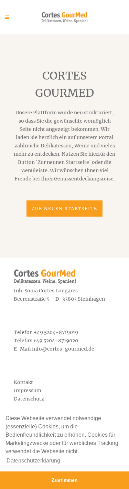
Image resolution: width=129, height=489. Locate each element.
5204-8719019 (61, 332)
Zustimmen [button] (65, 480)
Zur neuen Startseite (64, 208)
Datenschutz (29, 399)
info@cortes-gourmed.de (63, 349)
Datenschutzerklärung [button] (33, 461)
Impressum (27, 390)
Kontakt (23, 382)
